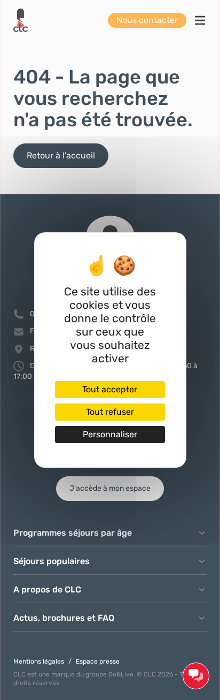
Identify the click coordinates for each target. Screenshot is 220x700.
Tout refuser (110, 412)
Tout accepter (109, 389)
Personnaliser (110, 434)
